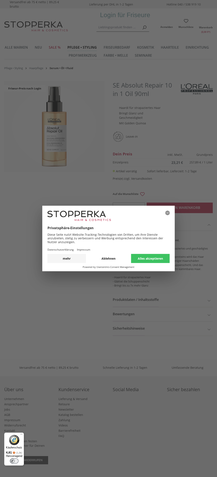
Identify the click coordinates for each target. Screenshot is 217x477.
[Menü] (21, 435)
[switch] (14, 460)
